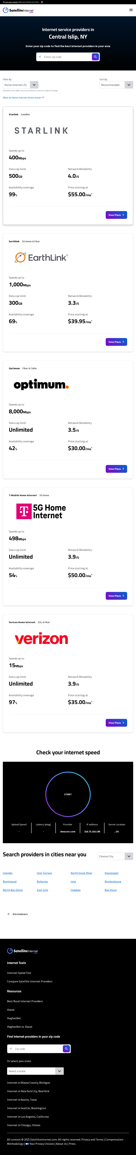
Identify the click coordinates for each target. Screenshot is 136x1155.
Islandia (7, 873)
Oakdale (76, 890)
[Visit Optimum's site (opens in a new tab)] (41, 395)
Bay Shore (111, 890)
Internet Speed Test (19, 973)
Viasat (11, 1009)
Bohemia (42, 881)
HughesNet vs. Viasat (19, 1026)
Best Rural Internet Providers (25, 1001)
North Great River (81, 873)
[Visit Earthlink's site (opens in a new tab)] (41, 268)
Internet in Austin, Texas (22, 1099)
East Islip (42, 890)
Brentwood (9, 881)
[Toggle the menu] (131, 10)
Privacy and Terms (92, 1139)
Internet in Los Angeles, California (28, 1116)
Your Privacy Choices (42, 1143)
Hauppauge (111, 873)
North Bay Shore (13, 890)
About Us (61, 1143)
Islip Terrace (44, 873)
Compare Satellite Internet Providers (29, 981)
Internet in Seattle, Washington (26, 1108)
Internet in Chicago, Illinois (23, 1125)
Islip (73, 881)
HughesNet (14, 1018)
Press (72, 1143)
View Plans (115, 215)
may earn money (11, 2)
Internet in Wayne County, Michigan (28, 1082)
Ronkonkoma (113, 881)
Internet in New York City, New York (28, 1091)
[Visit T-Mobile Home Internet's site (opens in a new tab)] (41, 522)
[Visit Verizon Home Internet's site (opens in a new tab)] (41, 649)
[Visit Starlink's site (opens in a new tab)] (41, 141)
